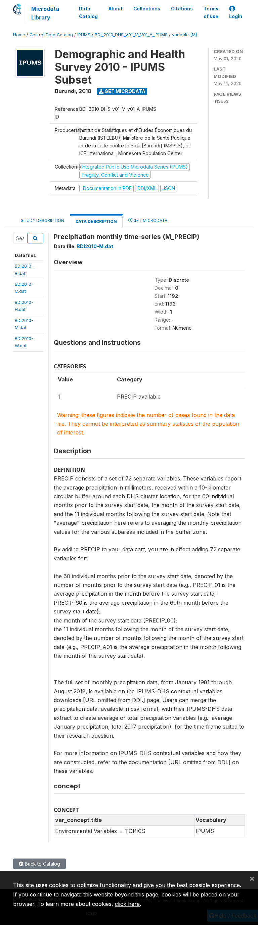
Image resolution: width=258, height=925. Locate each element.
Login (235, 16)
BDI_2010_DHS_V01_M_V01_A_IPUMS (131, 34)
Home (19, 34)
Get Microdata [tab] (149, 220)
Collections (146, 8)
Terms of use (211, 12)
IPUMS (83, 34)
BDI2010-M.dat (95, 246)
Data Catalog (88, 12)
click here (127, 903)
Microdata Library (45, 13)
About (116, 8)
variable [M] (184, 34)
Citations (182, 8)
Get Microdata (124, 91)
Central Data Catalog (51, 34)
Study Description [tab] (42, 220)
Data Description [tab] (96, 221)
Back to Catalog (42, 864)
